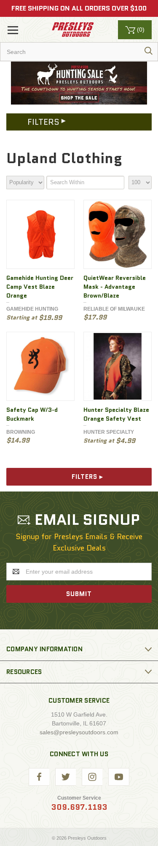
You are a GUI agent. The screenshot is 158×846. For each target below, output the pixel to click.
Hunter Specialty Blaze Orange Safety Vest (116, 414)
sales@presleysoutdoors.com (79, 732)
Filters (84, 476)
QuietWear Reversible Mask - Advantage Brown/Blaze (114, 287)
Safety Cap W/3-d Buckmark (32, 414)
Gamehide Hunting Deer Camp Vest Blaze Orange (39, 287)
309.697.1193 (79, 807)
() (141, 29)
